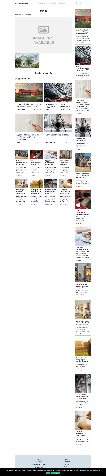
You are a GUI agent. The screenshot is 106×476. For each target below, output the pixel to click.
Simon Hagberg (50, 142)
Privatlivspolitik (55, 473)
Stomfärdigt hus (80, 36)
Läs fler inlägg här (43, 73)
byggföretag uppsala (83, 106)
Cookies (54, 3)
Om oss (48, 3)
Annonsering (41, 3)
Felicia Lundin (21, 109)
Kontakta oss (61, 3)
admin (29, 14)
